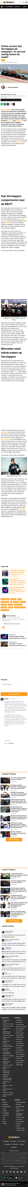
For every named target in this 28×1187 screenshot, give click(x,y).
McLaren (9, 120)
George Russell (5, 439)
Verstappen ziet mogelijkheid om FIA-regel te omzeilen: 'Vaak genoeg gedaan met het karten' (17, 581)
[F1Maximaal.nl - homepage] (8, 2)
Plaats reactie (14, 694)
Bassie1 (7, 989)
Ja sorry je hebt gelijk (8, 993)
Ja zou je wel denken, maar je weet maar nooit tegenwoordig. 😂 (13, 936)
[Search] (20, 2)
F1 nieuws (16, 601)
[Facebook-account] (7, 1172)
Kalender (17, 6)
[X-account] (3, 1172)
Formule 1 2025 (4, 610)
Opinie (3, 60)
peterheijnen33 (9, 931)
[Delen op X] (8, 104)
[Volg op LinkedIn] (3, 627)
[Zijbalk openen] (1, 2)
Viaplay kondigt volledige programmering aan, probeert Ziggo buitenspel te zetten (17, 590)
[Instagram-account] (10, 1172)
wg (6, 972)
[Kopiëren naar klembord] (14, 104)
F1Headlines (7, 1144)
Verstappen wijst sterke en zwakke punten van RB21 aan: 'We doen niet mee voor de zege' (17, 573)
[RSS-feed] (18, 1172)
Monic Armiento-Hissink (12, 939)
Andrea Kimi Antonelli (20, 607)
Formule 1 (13, 599)
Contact (22, 1144)
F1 (4, 6)
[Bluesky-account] (21, 1172)
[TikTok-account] (14, 1172)
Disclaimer (14, 1147)
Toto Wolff (21, 509)
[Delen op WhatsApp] (2, 104)
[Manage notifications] (3, 1184)
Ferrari (16, 371)
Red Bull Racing (5, 601)
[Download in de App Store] (19, 1177)
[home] (2, 6)
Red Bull (8, 222)
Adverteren (15, 1144)
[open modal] (26, 2)
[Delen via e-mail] (11, 104)
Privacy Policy (21, 1141)
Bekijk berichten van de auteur (12, 623)
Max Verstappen (6, 109)
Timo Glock (19, 120)
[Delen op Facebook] (5, 104)
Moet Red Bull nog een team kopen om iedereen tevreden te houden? (10, 1184)
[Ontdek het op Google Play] (9, 1177)
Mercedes (4, 432)
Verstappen (9, 6)
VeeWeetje (8, 948)
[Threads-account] (25, 1172)
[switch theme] (23, 2)
